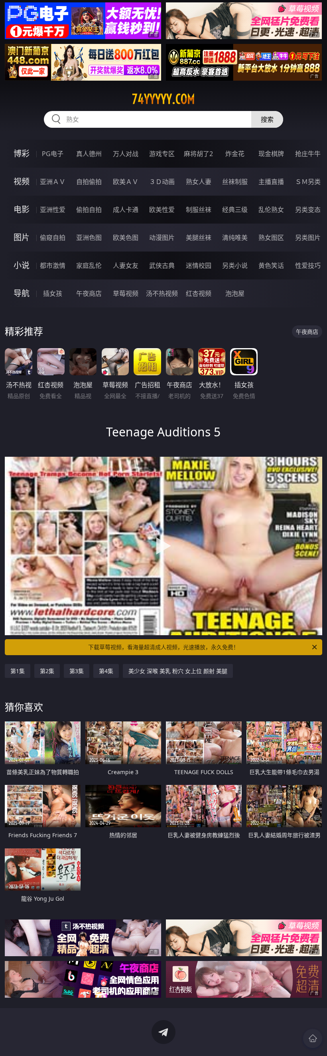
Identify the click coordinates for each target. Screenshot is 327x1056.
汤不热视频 (162, 293)
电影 (22, 209)
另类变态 (308, 209)
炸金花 (234, 153)
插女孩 (52, 293)
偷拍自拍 (89, 209)
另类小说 (235, 265)
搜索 (267, 119)
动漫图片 (162, 237)
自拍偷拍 (89, 181)
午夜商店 (89, 293)
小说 (22, 265)
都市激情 (52, 265)
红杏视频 (198, 293)
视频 (22, 181)
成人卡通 (125, 209)
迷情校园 (198, 265)
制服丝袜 (198, 209)
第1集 (17, 671)
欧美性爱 (162, 209)
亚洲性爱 (52, 209)
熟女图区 (271, 237)
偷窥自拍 (52, 237)
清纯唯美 (235, 237)
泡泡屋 (234, 293)
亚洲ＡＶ (52, 181)
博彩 (22, 153)
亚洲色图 (89, 237)
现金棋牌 (271, 153)
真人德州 (89, 153)
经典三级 (235, 209)
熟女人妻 (198, 181)
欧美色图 (125, 237)
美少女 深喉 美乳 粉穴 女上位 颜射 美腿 (177, 671)
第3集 (76, 671)
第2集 (47, 671)
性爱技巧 (308, 265)
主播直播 (271, 181)
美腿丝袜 (198, 237)
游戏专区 (162, 153)
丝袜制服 (235, 181)
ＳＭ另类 (308, 181)
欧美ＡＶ (125, 181)
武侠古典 (162, 265)
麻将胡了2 (198, 153)
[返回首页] (312, 1038)
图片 (22, 237)
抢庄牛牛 (308, 153)
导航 (22, 293)
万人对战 (125, 153)
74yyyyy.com (163, 99)
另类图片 (308, 237)
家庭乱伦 (89, 265)
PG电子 (52, 153)
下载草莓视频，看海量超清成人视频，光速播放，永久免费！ (163, 647)
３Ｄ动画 (162, 181)
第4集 (106, 671)
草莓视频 (125, 293)
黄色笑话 (271, 265)
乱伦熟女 (271, 209)
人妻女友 (125, 265)
